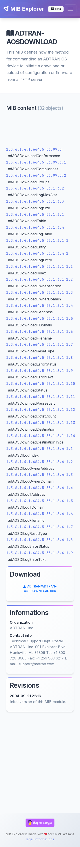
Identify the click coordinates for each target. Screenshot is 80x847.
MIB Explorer (26, 9)
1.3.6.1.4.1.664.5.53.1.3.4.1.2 (39, 461)
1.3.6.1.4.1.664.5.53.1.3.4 (35, 227)
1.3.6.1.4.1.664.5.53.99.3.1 (36, 162)
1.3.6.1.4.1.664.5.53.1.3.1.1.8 (39, 357)
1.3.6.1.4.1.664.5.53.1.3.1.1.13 (40, 422)
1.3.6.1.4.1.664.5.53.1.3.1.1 (37, 240)
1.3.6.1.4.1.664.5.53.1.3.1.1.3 (39, 292)
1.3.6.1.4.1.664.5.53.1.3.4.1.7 (39, 527)
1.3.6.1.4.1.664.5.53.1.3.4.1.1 (39, 448)
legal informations (40, 839)
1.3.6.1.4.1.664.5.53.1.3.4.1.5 (39, 501)
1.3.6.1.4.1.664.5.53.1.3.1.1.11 (40, 396)
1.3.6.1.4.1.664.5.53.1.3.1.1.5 (39, 318)
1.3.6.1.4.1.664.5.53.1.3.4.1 (37, 253)
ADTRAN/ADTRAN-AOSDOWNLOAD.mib (40, 588)
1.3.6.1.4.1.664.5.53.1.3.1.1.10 (40, 383)
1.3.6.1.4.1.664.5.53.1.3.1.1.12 (40, 409)
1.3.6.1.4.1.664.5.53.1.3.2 (35, 188)
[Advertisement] (40, 130)
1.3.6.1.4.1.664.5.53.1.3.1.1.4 (39, 305)
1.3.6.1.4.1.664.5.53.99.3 (34, 149)
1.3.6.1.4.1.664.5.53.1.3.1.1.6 (39, 331)
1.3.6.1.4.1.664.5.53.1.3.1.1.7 (39, 344)
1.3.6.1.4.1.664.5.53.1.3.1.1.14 (40, 435)
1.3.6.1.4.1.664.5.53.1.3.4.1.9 (39, 553)
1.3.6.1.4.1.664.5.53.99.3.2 (36, 175)
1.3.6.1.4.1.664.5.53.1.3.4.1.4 (39, 487)
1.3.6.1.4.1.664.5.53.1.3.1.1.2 (39, 279)
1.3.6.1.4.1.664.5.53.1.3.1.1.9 (39, 370)
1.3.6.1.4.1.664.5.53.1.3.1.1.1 (39, 266)
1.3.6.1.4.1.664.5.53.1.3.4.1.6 (39, 513)
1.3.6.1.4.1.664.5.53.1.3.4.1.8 (39, 539)
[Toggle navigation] (70, 8)
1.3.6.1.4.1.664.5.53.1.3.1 (35, 214)
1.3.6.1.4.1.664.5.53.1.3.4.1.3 (39, 474)
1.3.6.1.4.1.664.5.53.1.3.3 (35, 201)
